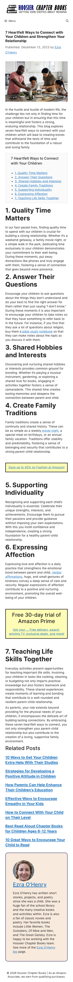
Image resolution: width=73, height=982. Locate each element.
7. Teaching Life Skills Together (37, 198)
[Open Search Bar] (67, 21)
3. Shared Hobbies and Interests (38, 181)
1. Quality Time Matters (31, 173)
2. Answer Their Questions (33, 177)
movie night (49, 430)
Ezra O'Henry (30, 884)
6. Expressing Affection (31, 194)
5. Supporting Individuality (33, 189)
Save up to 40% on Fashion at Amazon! (37, 467)
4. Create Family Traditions (34, 185)
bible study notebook (37, 331)
